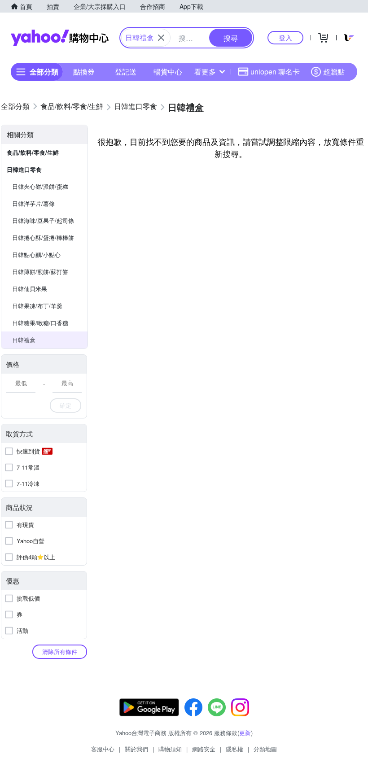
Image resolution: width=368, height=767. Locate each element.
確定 (65, 405)
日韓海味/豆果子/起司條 (43, 220)
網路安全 (203, 749)
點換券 (84, 71)
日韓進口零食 (24, 169)
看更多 (205, 71)
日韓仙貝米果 (29, 288)
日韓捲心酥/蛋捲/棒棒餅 (43, 237)
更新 (245, 732)
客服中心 (102, 749)
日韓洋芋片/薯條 (33, 203)
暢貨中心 (167, 71)
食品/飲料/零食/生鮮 (33, 152)
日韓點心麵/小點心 (36, 254)
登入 (285, 37)
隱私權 (234, 749)
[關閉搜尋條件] (161, 37)
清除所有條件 (59, 651)
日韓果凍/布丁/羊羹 (37, 305)
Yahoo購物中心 (60, 37)
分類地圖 (265, 749)
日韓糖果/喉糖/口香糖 (40, 322)
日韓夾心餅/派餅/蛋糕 (40, 186)
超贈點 (334, 71)
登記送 (125, 71)
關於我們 (136, 749)
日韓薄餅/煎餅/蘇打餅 (40, 271)
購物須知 (170, 749)
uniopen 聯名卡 (275, 71)
